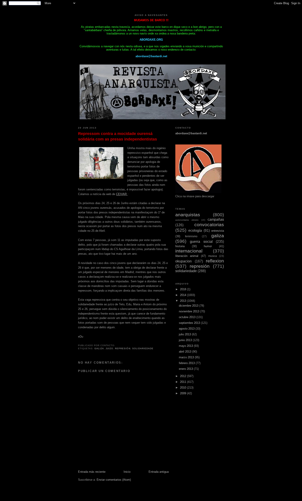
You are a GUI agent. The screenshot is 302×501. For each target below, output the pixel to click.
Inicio (127, 471)
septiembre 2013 (190, 323)
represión (122, 348)
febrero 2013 (187, 363)
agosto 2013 (187, 328)
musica (212, 255)
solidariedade (142, 348)
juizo (109, 348)
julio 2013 (185, 334)
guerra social (201, 241)
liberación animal (186, 256)
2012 (183, 376)
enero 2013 (186, 368)
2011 (183, 381)
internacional (189, 250)
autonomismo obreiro (187, 220)
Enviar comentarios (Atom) (114, 479)
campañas (216, 219)
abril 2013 (185, 351)
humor (208, 246)
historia (180, 246)
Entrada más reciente (91, 471)
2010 (183, 387)
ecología (195, 230)
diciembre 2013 (189, 305)
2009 (183, 393)
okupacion (183, 261)
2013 (183, 300)
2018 (183, 289)
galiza (99, 348)
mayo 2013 (186, 345)
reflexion (215, 260)
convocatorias (209, 224)
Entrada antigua (159, 471)
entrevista (217, 230)
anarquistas (187, 214)
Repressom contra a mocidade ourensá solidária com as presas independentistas (117, 136)
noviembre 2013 (189, 311)
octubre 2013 (187, 317)
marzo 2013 (187, 357)
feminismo (191, 236)
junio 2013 (186, 340)
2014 (183, 295)
